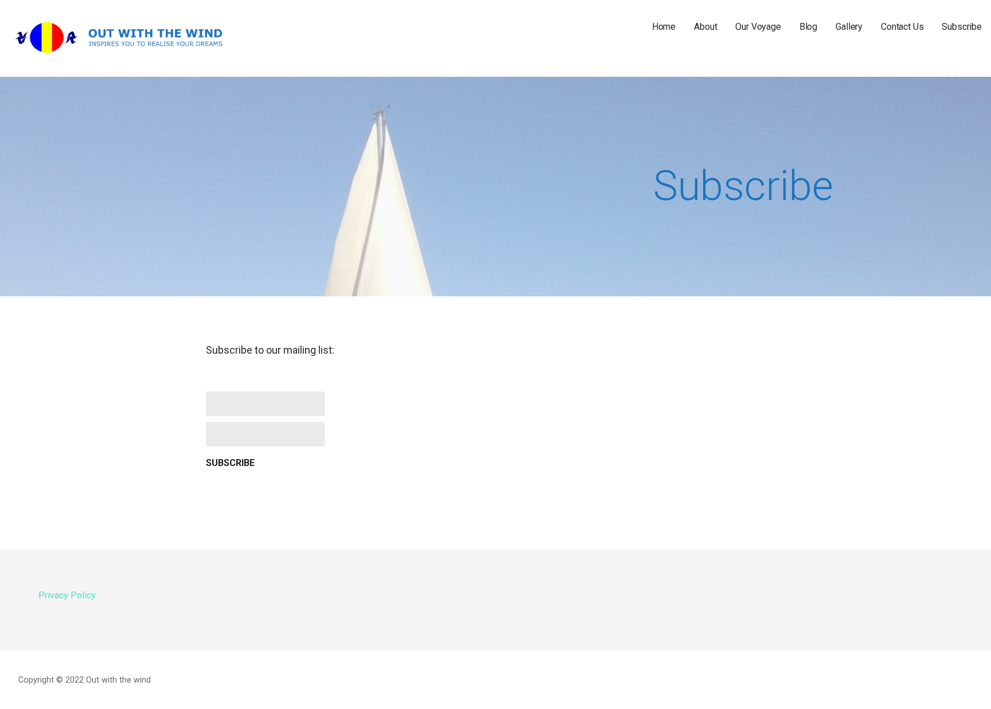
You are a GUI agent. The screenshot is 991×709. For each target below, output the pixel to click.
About (705, 26)
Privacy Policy (67, 595)
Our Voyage (758, 26)
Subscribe (962, 26)
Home (664, 26)
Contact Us (902, 26)
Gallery (849, 26)
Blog (808, 26)
